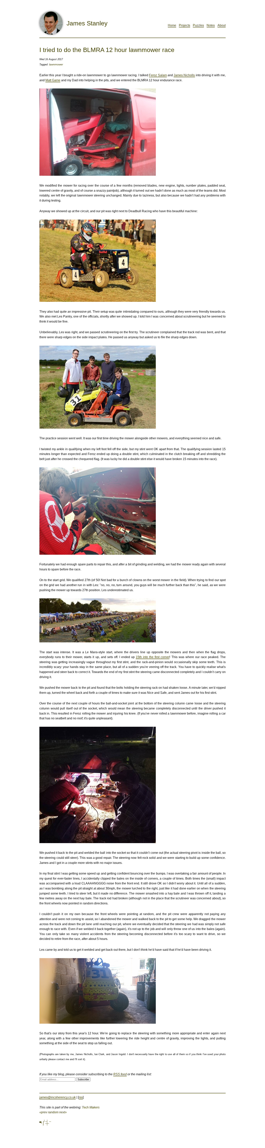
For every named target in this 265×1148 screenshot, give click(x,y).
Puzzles (198, 25)
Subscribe (83, 1079)
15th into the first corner (152, 657)
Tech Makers (91, 1107)
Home (172, 25)
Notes (211, 25)
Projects (184, 25)
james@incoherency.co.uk (57, 1097)
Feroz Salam (158, 75)
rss (81, 1097)
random (53, 1112)
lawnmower (56, 64)
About (221, 25)
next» (63, 1112)
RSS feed (120, 1074)
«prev (43, 1112)
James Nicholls (184, 75)
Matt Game (52, 80)
